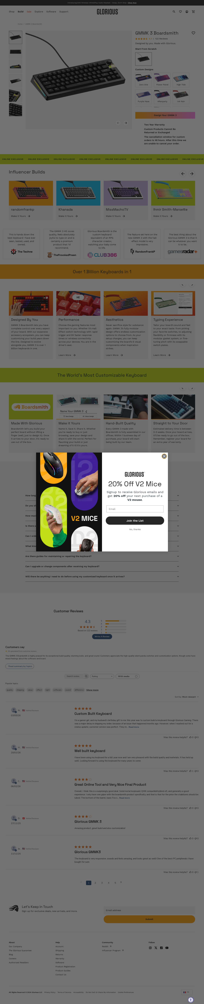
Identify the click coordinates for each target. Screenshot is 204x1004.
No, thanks (135, 529)
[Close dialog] (164, 456)
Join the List (135, 520)
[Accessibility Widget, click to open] (191, 1000)
